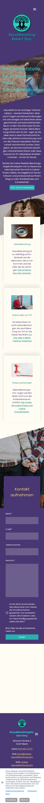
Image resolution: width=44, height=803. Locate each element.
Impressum (32, 791)
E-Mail (9, 529)
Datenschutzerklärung (15, 791)
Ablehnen (24, 800)
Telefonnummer (13, 545)
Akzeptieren (11, 800)
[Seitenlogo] (22, 28)
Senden (22, 637)
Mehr (8, 794)
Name (9, 513)
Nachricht (10, 560)
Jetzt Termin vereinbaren (22, 187)
